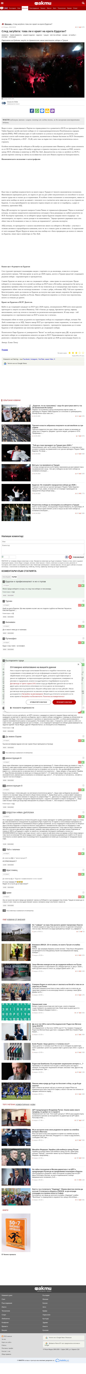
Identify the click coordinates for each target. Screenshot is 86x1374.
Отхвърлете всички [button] (38, 702)
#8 (13, 728)
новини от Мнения (16, 919)
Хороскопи (46, 1315)
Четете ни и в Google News (17, 363)
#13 (13, 592)
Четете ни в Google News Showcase (60, 1337)
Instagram (34, 359)
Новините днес (7, 1295)
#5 (13, 613)
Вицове (4, 1330)
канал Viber (49, 359)
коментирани (22, 1104)
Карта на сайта (6, 1342)
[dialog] (43, 687)
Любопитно (6, 1318)
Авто (54, 8)
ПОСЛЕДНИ (6, 577)
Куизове (45, 1330)
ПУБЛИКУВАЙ (78, 557)
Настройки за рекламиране (32, 694)
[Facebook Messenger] (42, 111)
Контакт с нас (6, 1351)
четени (11, 1104)
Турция (5, 350)
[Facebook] (32, 111)
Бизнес (43, 8)
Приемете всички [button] (64, 702)
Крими (69, 8)
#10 (12, 858)
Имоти (49, 8)
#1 (11, 878)
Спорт (75, 8)
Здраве (45, 1322)
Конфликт (5, 1322)
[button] (22, 708)
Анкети (45, 1326)
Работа (4, 1345)
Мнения (25, 8)
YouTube (41, 359)
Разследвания (34, 8)
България (12, 8)
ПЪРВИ (14, 577)
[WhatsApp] (37, 111)
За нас (4, 1339)
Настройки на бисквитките (31, 696)
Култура (46, 1318)
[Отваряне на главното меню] (2, 3)
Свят (19, 8)
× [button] (78, 664)
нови (32, 1104)
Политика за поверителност (53, 696)
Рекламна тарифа (7, 1348)
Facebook (26, 359)
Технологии (62, 8)
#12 (13, 803)
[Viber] (52, 111)
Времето (5, 1326)
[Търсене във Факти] (83, 3)
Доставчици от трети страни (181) (23, 683)
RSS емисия (8, 1336)
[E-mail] (47, 111)
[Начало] (43, 3)
